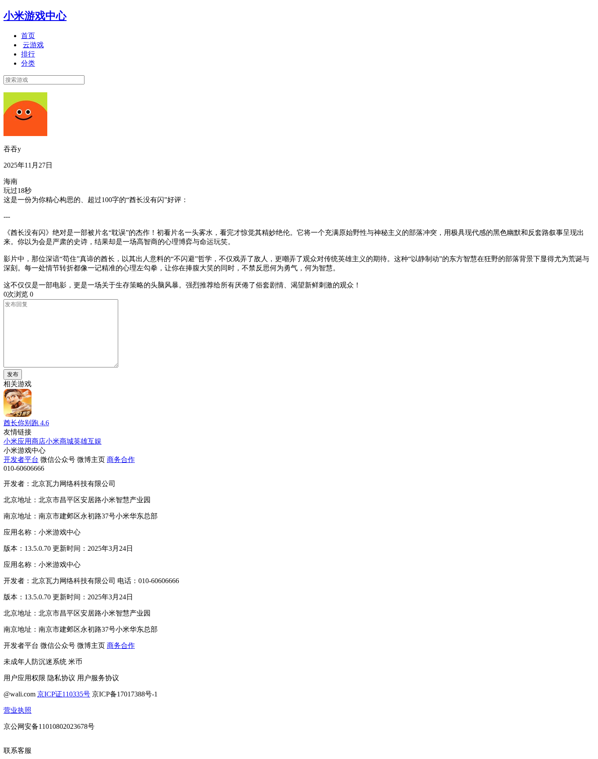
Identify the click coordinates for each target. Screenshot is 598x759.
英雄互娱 (88, 441)
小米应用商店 (25, 441)
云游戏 (33, 45)
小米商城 (60, 441)
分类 (28, 63)
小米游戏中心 (35, 15)
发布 (12, 374)
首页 (28, 35)
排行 (28, 54)
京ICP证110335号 (63, 694)
